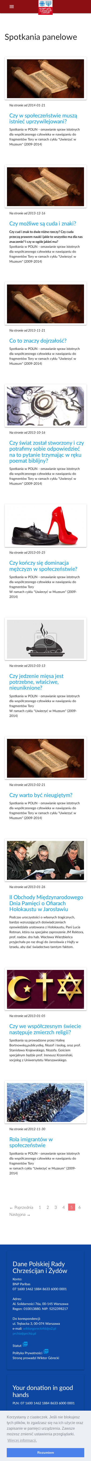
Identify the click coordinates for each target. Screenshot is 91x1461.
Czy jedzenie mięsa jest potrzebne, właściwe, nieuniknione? (36, 682)
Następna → (20, 1214)
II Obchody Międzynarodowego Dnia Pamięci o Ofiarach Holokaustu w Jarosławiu (46, 903)
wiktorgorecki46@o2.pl (39, 1328)
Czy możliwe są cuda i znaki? (42, 223)
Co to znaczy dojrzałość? (37, 341)
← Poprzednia (21, 1207)
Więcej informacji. (22, 1440)
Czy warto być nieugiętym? (40, 795)
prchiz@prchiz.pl (24, 1333)
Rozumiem (45, 1452)
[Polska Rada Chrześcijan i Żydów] (45, 9)
